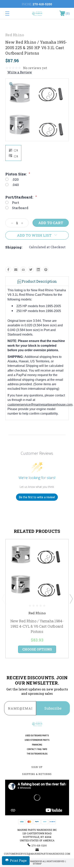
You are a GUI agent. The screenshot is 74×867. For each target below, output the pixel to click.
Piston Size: (17, 174)
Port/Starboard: (21, 197)
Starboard (20, 207)
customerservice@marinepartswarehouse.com (39, 404)
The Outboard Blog (37, 753)
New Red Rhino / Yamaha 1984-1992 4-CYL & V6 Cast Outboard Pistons (37, 626)
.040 (15, 184)
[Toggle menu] (11, 13)
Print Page (18, 860)
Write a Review (19, 72)
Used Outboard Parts (37, 735)
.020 (15, 179)
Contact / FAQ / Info (37, 749)
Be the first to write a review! (37, 497)
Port (15, 202)
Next (71, 599)
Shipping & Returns (37, 774)
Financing (37, 744)
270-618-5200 (42, 4)
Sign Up (36, 767)
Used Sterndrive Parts (37, 740)
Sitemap (37, 863)
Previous (3, 599)
